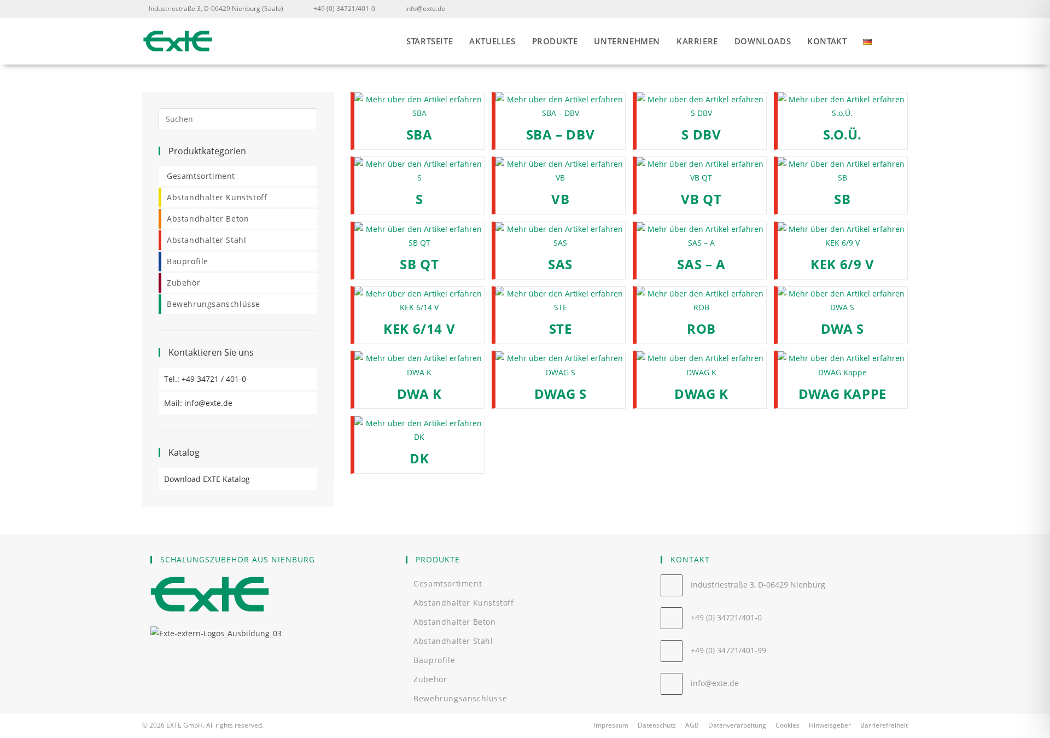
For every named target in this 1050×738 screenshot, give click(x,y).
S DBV (701, 134)
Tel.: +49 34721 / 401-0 (205, 379)
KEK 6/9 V (842, 264)
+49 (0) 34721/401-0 (344, 8)
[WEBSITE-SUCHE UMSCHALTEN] (904, 41)
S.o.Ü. (842, 134)
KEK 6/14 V (419, 328)
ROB (701, 328)
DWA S (842, 328)
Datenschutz (657, 725)
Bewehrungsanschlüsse (213, 304)
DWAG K (701, 394)
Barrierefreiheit (884, 725)
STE (560, 328)
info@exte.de (425, 8)
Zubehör (183, 282)
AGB (692, 725)
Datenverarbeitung (737, 725)
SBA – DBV (560, 134)
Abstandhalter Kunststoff (217, 197)
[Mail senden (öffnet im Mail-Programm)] (901, 8)
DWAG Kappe (842, 394)
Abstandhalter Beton (208, 218)
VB (560, 199)
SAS (560, 264)
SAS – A (701, 264)
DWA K (419, 394)
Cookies (787, 725)
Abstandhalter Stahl (206, 240)
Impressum (611, 725)
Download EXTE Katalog (207, 479)
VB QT (701, 199)
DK (419, 458)
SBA (419, 134)
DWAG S (560, 394)
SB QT (419, 264)
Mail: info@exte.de (198, 403)
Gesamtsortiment (201, 176)
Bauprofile (187, 261)
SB (842, 199)
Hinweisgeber (830, 725)
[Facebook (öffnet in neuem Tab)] (886, 8)
